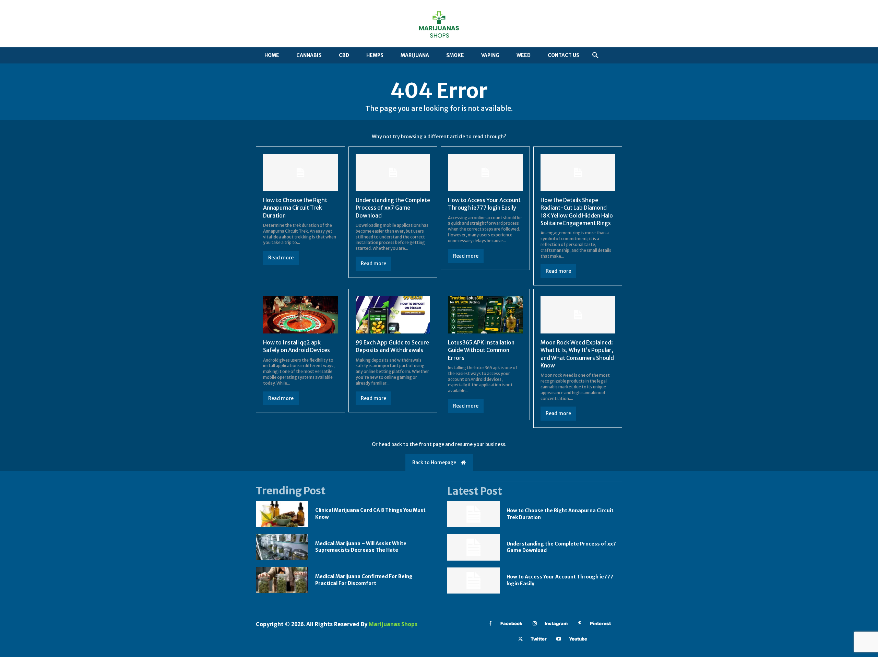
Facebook (511, 623)
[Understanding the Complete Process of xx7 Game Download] (393, 172)
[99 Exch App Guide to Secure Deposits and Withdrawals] (393, 314)
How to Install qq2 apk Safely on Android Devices (296, 346)
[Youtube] (559, 639)
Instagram (556, 623)
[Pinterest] (580, 624)
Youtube (578, 639)
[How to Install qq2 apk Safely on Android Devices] (300, 314)
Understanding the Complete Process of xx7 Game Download (393, 208)
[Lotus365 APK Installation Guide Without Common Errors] (485, 314)
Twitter (539, 639)
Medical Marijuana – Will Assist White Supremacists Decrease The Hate (360, 546)
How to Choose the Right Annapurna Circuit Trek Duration (295, 208)
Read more (281, 258)
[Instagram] (535, 624)
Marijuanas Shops (393, 624)
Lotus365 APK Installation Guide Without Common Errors (481, 350)
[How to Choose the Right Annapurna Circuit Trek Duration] (300, 172)
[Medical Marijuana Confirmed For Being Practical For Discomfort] (282, 580)
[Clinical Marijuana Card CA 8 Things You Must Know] (282, 514)
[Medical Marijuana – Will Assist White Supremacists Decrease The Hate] (282, 547)
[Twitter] (520, 639)
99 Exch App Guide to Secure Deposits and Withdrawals (392, 346)
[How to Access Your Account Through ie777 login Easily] (485, 172)
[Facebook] (490, 624)
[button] (595, 55)
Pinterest (600, 623)
